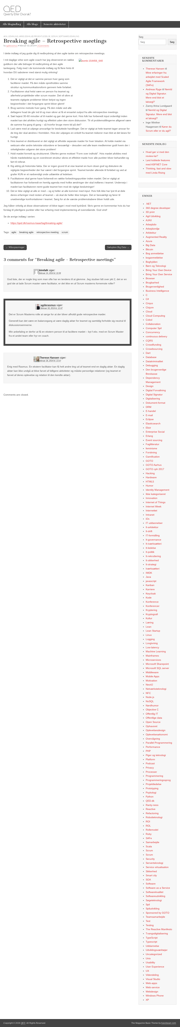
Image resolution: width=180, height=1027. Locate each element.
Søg (141, 36)
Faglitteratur (152, 444)
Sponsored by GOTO (157, 912)
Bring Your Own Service (159, 274)
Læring (149, 622)
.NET (148, 203)
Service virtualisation (157, 867)
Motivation (151, 680)
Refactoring (152, 813)
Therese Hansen (49, 357)
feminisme (151, 448)
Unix (148, 958)
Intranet (150, 514)
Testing (150, 925)
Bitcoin (149, 249)
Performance (153, 747)
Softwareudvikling (69, 36)
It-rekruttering (153, 556)
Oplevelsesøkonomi (157, 734)
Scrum (54, 36)
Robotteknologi (154, 817)
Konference (152, 601)
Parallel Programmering (159, 742)
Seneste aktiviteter (55, 24)
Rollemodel (152, 829)
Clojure (150, 307)
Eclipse (150, 419)
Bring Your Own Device (158, 270)
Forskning (151, 452)
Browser (150, 278)
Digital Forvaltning (156, 390)
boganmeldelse (154, 257)
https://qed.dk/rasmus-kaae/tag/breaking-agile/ (36, 223)
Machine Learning (156, 651)
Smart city (151, 875)
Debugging (152, 365)
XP (147, 999)
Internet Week (153, 506)
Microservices (153, 659)
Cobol (149, 319)
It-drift (149, 531)
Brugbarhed (152, 282)
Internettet (151, 510)
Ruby (149, 834)
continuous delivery (156, 336)
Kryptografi (152, 614)
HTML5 (150, 481)
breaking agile (26, 232)
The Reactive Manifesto (159, 929)
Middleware (152, 672)
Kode (149, 597)
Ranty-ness (152, 805)
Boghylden (152, 261)
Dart (148, 353)
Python (149, 796)
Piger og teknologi (156, 755)
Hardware (151, 477)
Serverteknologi (154, 863)
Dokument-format (155, 402)
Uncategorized (154, 954)
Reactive (150, 809)
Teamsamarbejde (155, 916)
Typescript (151, 941)
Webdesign (152, 991)
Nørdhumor (152, 705)
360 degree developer (158, 208)
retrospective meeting (48, 232)
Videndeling (152, 974)
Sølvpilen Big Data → (118, 247)
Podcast (150, 763)
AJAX (149, 220)
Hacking (150, 473)
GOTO (149, 460)
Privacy (150, 767)
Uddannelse (152, 946)
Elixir (148, 427)
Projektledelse (42, 36)
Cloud (149, 311)
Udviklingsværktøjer (157, 950)
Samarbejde (152, 842)
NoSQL (150, 701)
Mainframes (152, 655)
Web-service (153, 987)
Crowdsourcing (154, 348)
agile (13, 232)
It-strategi (151, 564)
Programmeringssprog (158, 780)
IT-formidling (153, 535)
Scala (149, 846)
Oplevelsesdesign (155, 730)
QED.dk (150, 800)
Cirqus (149, 303)
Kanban (150, 585)
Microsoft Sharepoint (157, 663)
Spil (148, 904)
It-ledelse (151, 547)
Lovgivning (152, 643)
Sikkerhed (151, 871)
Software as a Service (158, 887)
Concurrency (153, 332)
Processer (151, 771)
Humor (149, 485)
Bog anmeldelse (155, 253)
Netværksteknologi (156, 688)
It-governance (153, 539)
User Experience (155, 966)
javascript (151, 581)
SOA (148, 879)
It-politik (150, 552)
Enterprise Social (155, 431)
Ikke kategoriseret (156, 494)
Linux (149, 635)
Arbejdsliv (151, 224)
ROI (148, 821)
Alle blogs (32, 24)
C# (147, 299)
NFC (148, 693)
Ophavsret (151, 726)
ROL (148, 825)
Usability (150, 962)
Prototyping (152, 788)
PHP (148, 751)
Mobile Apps (152, 676)
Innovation (151, 498)
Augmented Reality (156, 237)
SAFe (149, 838)
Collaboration (153, 324)
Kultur (149, 618)
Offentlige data (154, 717)
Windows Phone (155, 995)
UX (147, 970)
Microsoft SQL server (157, 668)
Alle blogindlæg (12, 24)
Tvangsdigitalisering (157, 933)
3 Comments (43, 45)
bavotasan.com (168, 1023)
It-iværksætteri (154, 543)
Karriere (150, 589)
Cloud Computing (155, 315)
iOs (147, 518)
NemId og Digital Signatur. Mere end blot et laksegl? (159, 114)
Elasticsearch (153, 423)
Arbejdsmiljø (26, 36)
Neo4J (149, 684)
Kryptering (151, 610)
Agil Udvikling (11, 36)
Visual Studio (153, 979)
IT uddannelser (154, 523)
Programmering (154, 775)
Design (149, 386)
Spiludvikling (152, 908)
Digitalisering (153, 398)
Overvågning (153, 738)
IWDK (149, 572)
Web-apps (151, 983)
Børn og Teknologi (156, 265)
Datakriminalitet (154, 361)
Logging (150, 639)
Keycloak (151, 593)
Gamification (153, 456)
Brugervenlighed (155, 286)
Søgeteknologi (154, 900)
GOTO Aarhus (154, 464)
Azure (149, 241)
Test (148, 921)
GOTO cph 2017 (155, 469)
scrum (65, 232)
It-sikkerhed (152, 560)
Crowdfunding (153, 344)
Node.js (150, 697)
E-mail (149, 415)
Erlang (149, 436)
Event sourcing (154, 440)
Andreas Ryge (154, 89)
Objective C (152, 709)
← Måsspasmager (15, 247)
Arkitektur (151, 232)
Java (148, 576)
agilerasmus (11, 45)
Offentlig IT (152, 713)
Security (150, 858)
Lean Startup (153, 630)
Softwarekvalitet (154, 892)
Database (151, 357)
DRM (148, 407)
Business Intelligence (157, 290)
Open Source (153, 722)
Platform (150, 759)
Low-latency (152, 647)
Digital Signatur (154, 394)
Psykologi (151, 792)
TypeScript (152, 937)
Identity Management (157, 489)
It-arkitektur (152, 527)
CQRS (149, 340)
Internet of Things (155, 502)
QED (12, 9)
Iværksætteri (152, 568)
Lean (148, 626)
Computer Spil (154, 328)
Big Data (150, 245)
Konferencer (152, 606)
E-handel (151, 411)
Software (151, 883)
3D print (150, 212)
